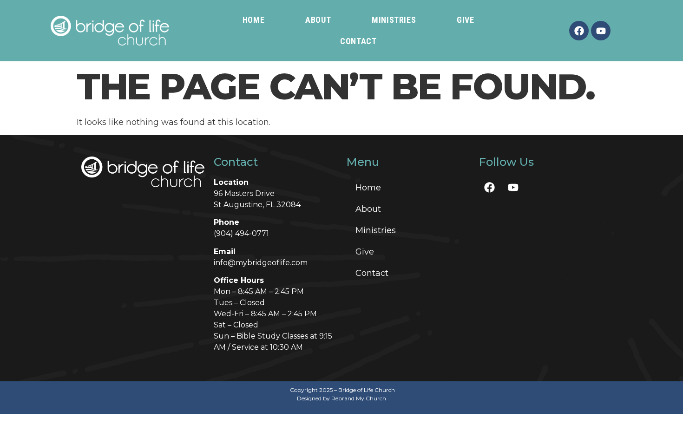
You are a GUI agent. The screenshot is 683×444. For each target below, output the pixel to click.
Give (465, 20)
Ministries (394, 20)
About (318, 20)
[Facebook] (579, 30)
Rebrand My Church (358, 398)
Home (253, 20)
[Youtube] (601, 30)
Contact (358, 41)
